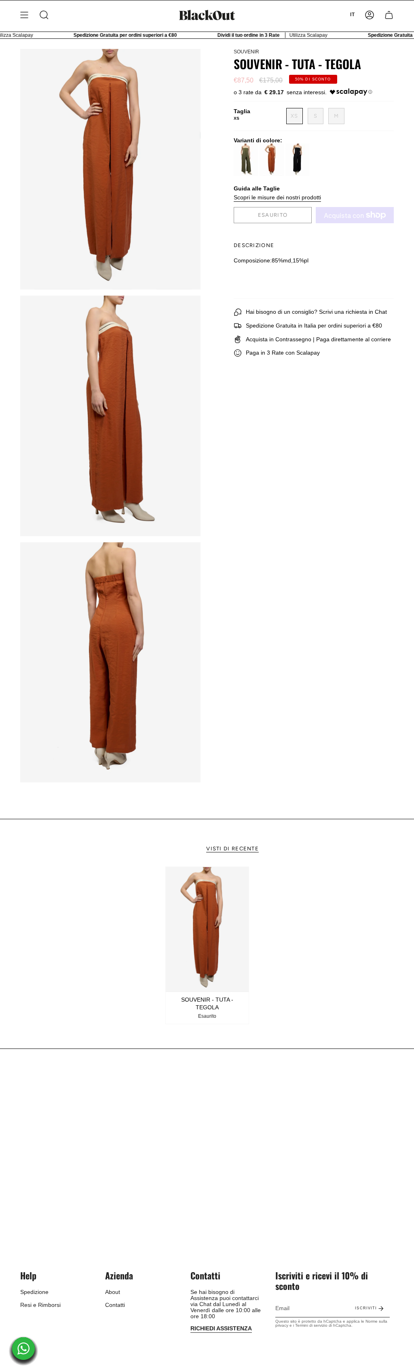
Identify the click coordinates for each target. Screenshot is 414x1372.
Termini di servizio (311, 1325)
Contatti (115, 1305)
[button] (44, 14)
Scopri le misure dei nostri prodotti (277, 197)
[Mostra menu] (24, 14)
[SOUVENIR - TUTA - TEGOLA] (207, 929)
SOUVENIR (246, 52)
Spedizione (34, 1292)
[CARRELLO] (389, 14)
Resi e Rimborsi (40, 1305)
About (112, 1292)
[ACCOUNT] (369, 14)
